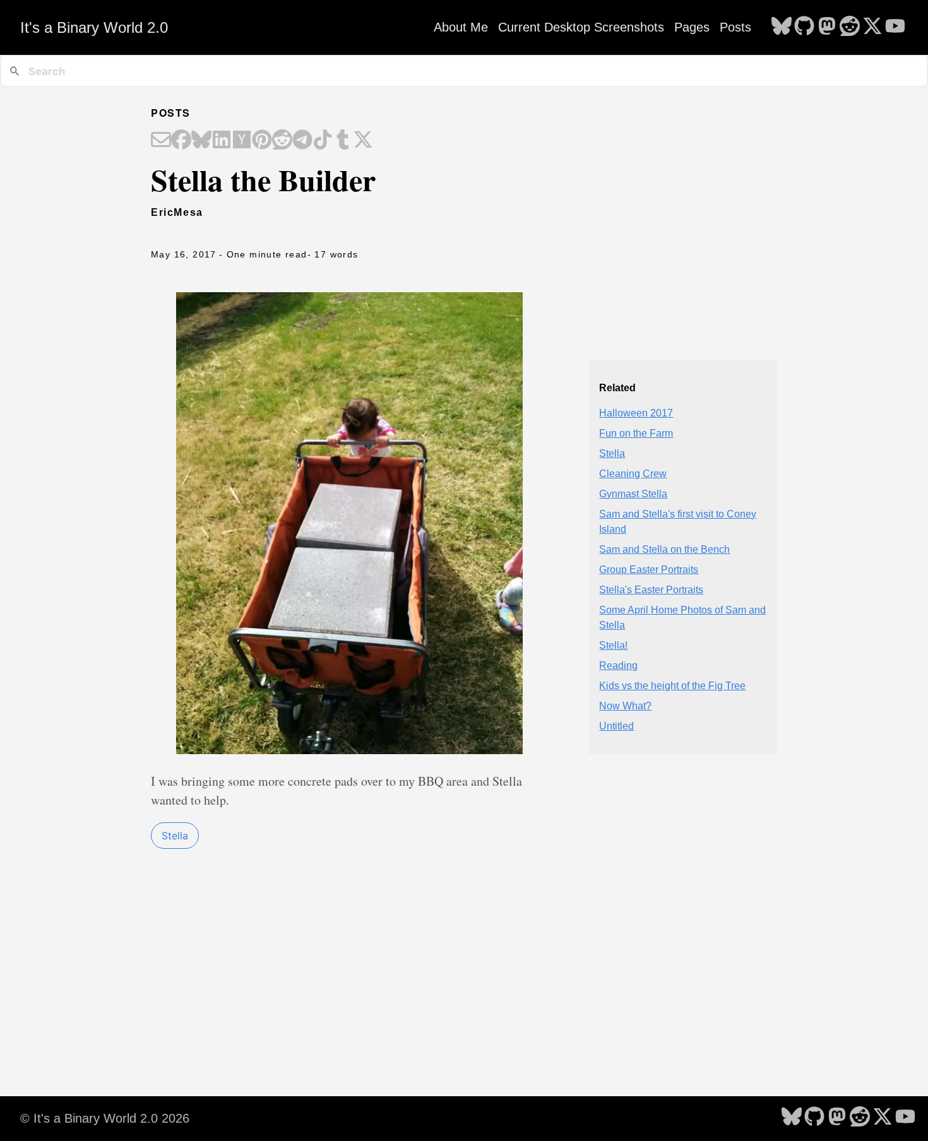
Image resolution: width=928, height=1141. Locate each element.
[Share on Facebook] (181, 140)
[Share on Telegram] (302, 140)
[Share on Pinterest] (262, 140)
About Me (461, 27)
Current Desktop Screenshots (581, 27)
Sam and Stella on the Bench (664, 549)
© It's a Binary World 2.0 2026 (104, 1118)
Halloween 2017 (636, 413)
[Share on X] (363, 140)
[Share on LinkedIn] (221, 140)
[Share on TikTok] (322, 140)
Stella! (613, 645)
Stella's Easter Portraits (651, 589)
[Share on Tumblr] (343, 140)
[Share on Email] (161, 140)
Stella (175, 835)
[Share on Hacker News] (242, 140)
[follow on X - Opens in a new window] (872, 27)
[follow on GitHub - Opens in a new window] (804, 27)
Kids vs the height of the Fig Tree (672, 685)
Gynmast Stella (633, 493)
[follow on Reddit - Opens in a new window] (850, 27)
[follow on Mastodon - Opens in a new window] (827, 27)
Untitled (616, 726)
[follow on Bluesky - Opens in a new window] (781, 27)
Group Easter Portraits (648, 569)
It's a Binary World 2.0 (94, 27)
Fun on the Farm (636, 433)
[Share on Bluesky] (201, 140)
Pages (692, 27)
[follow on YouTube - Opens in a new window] (895, 27)
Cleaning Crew (633, 473)
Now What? (625, 706)
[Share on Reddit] (282, 140)
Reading (618, 665)
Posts (735, 27)
